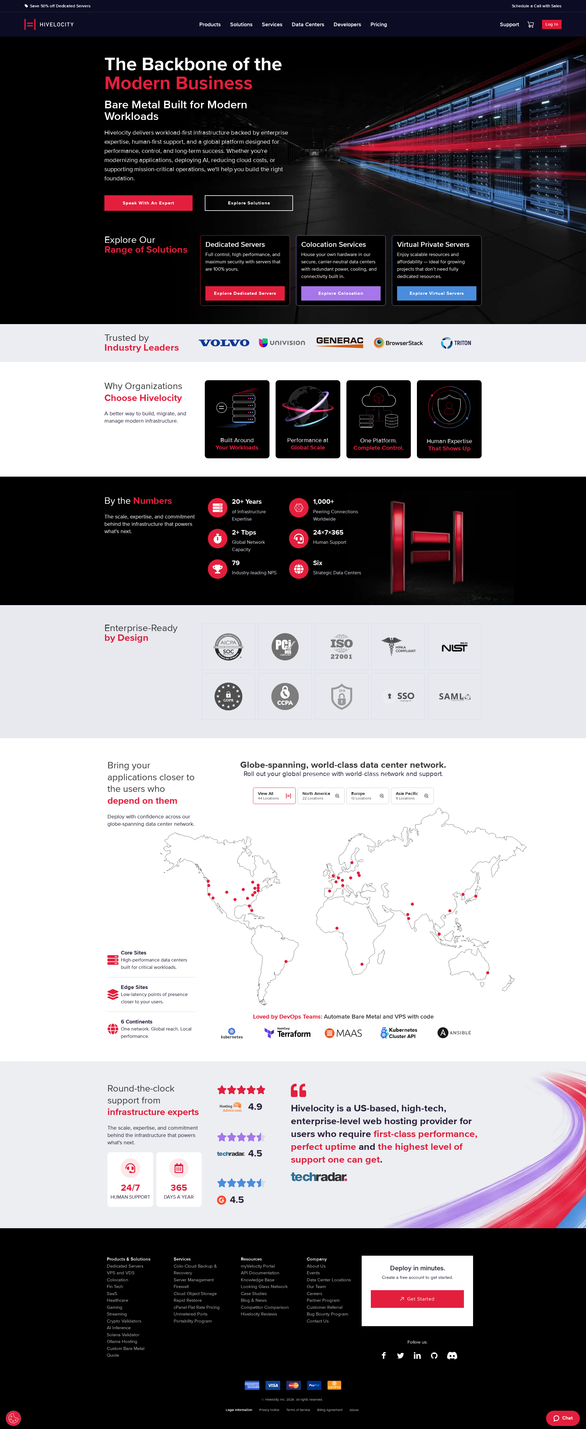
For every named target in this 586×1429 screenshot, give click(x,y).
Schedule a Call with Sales (537, 6)
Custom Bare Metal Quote (125, 1352)
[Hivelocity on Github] (434, 1355)
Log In (551, 24)
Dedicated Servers (125, 1266)
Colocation (117, 1280)
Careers (314, 1293)
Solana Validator (123, 1334)
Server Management (194, 1280)
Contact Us (318, 1321)
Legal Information (239, 1410)
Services (272, 24)
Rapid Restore (188, 1300)
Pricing (379, 24)
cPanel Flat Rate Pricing (197, 1307)
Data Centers (308, 24)
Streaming (117, 1314)
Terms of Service (298, 1410)
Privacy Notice (269, 1410)
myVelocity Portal (258, 1266)
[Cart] (530, 24)
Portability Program (193, 1321)
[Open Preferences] (13, 1418)
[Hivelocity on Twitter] (400, 1355)
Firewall (181, 1286)
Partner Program (323, 1300)
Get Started (421, 1299)
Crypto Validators (124, 1321)
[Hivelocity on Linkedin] (417, 1355)
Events (313, 1273)
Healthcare (117, 1300)
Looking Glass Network (264, 1286)
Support (509, 24)
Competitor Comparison (265, 1307)
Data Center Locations (329, 1280)
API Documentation (260, 1273)
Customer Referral (324, 1307)
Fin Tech (115, 1286)
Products (210, 24)
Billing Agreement (329, 1410)
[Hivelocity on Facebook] (383, 1355)
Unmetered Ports (191, 1314)
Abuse (354, 1410)
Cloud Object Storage (195, 1293)
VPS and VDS (121, 1273)
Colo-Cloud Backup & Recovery (195, 1269)
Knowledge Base (257, 1280)
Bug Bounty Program (327, 1314)
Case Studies (254, 1293)
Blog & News (254, 1300)
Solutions (241, 24)
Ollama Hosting (122, 1341)
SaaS (112, 1293)
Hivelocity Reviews (259, 1314)
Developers (347, 24)
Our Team (316, 1286)
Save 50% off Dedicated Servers (60, 6)
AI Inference (119, 1327)
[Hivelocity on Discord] (451, 1355)
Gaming (114, 1307)
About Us (316, 1266)
